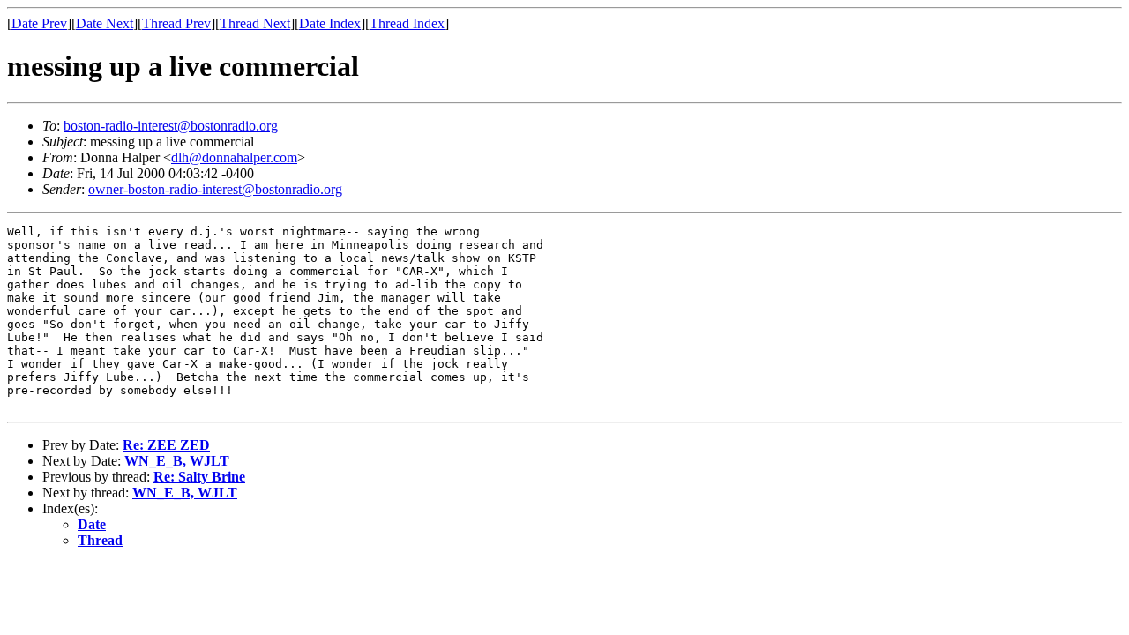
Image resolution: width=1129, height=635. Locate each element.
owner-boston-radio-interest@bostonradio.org (215, 189)
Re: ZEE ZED (166, 444)
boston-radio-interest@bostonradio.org (171, 125)
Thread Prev (176, 23)
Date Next (104, 23)
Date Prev (39, 23)
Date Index (330, 23)
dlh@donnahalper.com (234, 157)
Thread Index (407, 23)
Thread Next (255, 23)
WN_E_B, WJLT (176, 460)
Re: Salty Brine (199, 476)
